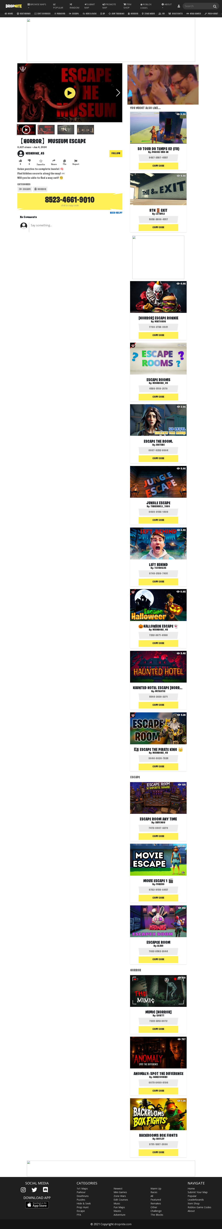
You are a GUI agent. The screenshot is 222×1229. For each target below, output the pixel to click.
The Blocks (157, 1214)
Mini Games (195, 14)
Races (154, 1192)
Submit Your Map (198, 1192)
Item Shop (194, 1203)
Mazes (117, 1211)
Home (10, 14)
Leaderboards (196, 1199)
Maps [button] (38, 4)
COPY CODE (158, 166)
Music (117, 1203)
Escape (75, 14)
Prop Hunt (212, 14)
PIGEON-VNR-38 (160, 152)
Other (154, 1207)
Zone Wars (149, 14)
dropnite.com (122, 1224)
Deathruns (25, 14)
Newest (118, 1188)
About (191, 1211)
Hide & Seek (90, 14)
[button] (167, 6)
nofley (160, 1139)
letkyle (160, 214)
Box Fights (177, 14)
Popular (192, 1196)
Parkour (60, 14)
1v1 (163, 14)
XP (103, 14)
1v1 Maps (82, 1188)
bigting (160, 445)
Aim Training (117, 14)
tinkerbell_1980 (160, 506)
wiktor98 (160, 321)
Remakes (156, 1203)
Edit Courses (43, 14)
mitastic (160, 691)
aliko (160, 946)
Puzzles (81, 1199)
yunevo (160, 884)
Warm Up (156, 1188)
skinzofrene (160, 1077)
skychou (160, 822)
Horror (134, 14)
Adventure (119, 1214)
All (152, 1196)
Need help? (116, 213)
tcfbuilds (160, 568)
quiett (160, 1015)
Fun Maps (119, 1207)
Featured (156, 1199)
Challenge (156, 1211)
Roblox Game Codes (199, 1207)
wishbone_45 (35, 153)
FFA (79, 1214)
